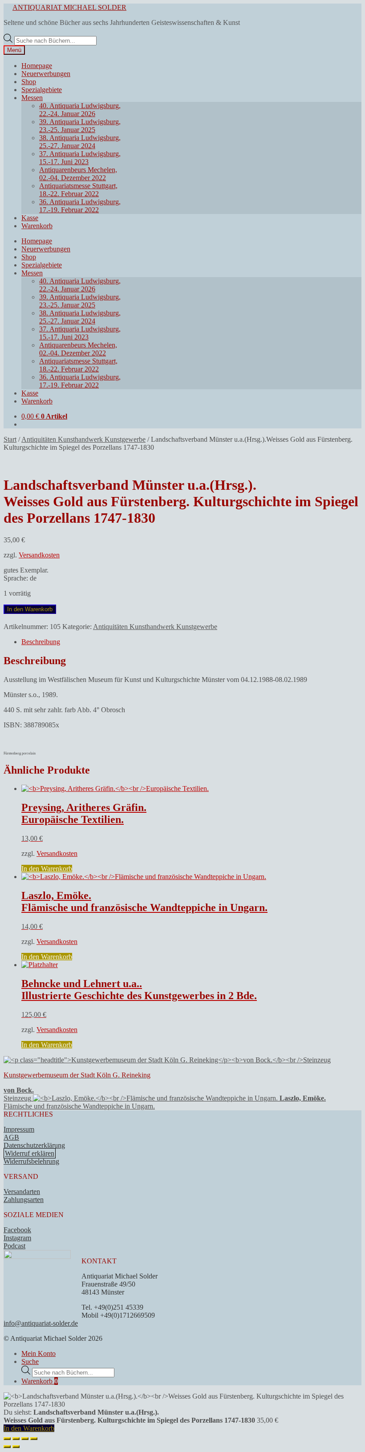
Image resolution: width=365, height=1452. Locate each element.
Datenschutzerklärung (34, 1145)
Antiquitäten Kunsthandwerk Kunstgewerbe (83, 439)
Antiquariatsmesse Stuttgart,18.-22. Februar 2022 (78, 190)
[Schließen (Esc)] (33, 1438)
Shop (28, 81)
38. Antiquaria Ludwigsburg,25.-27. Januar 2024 (80, 141)
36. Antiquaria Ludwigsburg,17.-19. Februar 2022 (80, 206)
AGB (11, 1137)
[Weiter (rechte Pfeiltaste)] (16, 1446)
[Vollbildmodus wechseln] (16, 1438)
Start (10, 439)
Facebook (17, 1230)
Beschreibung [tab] (40, 641)
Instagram (17, 1238)
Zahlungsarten (24, 1199)
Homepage (36, 65)
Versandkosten (39, 555)
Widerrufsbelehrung (31, 1161)
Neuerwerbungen (45, 73)
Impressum (19, 1129)
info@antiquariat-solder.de (41, 1323)
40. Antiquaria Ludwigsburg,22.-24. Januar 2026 (80, 109)
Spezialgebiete (41, 89)
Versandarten (22, 1191)
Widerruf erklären (29, 1153)
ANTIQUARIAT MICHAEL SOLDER (69, 7)
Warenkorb (37, 226)
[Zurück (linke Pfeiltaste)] (7, 1446)
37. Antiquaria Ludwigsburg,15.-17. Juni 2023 (80, 157)
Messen (32, 97)
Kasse (29, 218)
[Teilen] (24, 1438)
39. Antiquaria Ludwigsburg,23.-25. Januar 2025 (80, 125)
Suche (30, 1361)
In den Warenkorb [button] (46, 868)
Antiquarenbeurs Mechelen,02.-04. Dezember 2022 (78, 174)
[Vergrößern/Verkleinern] (7, 1438)
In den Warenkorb (30, 609)
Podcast (14, 1246)
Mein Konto (38, 1353)
